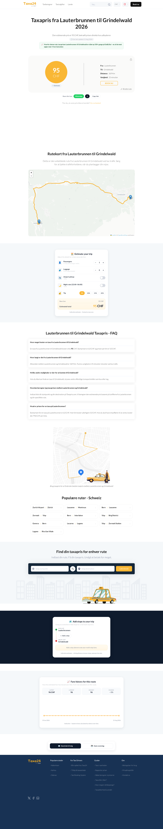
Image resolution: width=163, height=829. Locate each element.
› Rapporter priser (100, 770)
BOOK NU (109, 83)
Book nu (136, 4)
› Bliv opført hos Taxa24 (78, 765)
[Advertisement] (81, 126)
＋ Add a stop (64, 636)
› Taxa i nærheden (100, 765)
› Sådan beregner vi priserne (104, 775)
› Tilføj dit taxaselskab (78, 770)
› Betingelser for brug (129, 765)
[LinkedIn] (37, 797)
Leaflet (114, 235)
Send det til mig (65, 746)
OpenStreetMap (122, 235)
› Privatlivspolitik (128, 770)
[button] (39, 221)
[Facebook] (33, 797)
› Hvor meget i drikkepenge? (104, 785)
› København (54, 765)
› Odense (53, 775)
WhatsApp (78, 96)
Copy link (95, 96)
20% (102, 293)
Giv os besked (95, 103)
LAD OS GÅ (124, 569)
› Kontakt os (126, 775)
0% (82, 293)
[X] (29, 797)
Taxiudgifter (60, 4)
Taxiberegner (47, 4)
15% (95, 293)
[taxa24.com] (30, 4)
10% (88, 293)
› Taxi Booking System (78, 775)
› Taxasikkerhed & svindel (103, 790)
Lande (70, 4)
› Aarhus (53, 770)
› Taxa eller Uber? (100, 780)
